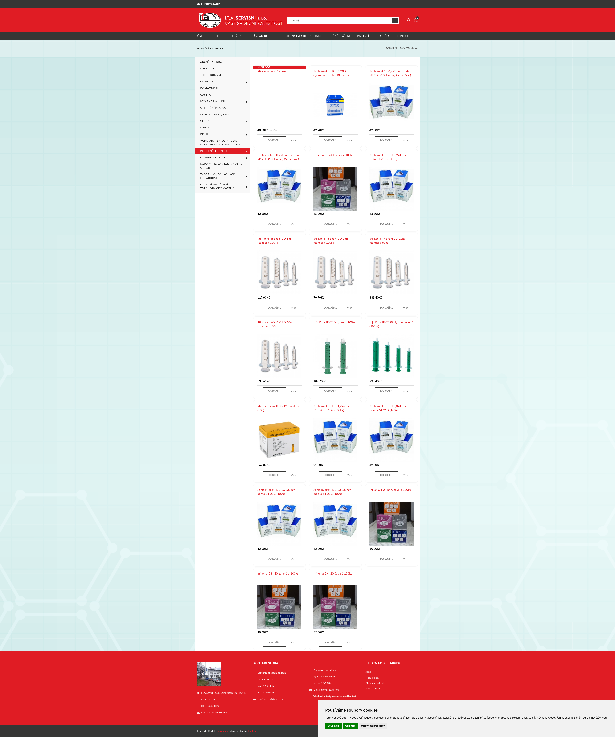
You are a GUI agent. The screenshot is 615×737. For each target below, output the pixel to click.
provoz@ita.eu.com (218, 713)
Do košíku (274, 140)
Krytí (204, 134)
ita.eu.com (222, 731)
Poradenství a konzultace (301, 36)
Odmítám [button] (350, 725)
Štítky (205, 121)
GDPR (368, 672)
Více (293, 140)
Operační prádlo (213, 108)
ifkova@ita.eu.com (330, 690)
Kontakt (403, 36)
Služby (236, 36)
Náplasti (206, 127)
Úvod (201, 36)
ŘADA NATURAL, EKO (214, 114)
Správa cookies (372, 689)
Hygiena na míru (212, 101)
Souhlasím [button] (334, 725)
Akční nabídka (211, 62)
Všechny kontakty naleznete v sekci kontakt (334, 696)
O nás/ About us (260, 36)
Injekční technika (407, 48)
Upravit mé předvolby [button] (373, 725)
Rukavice (207, 68)
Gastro (206, 95)
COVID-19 (207, 81)
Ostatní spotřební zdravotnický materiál (218, 186)
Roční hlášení (339, 36)
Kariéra (384, 36)
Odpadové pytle (212, 157)
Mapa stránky (372, 678)
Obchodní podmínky (375, 683)
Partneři (364, 36)
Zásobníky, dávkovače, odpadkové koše (218, 176)
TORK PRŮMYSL (210, 75)
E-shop (218, 36)
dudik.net (252, 731)
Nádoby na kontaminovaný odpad (221, 166)
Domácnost (209, 88)
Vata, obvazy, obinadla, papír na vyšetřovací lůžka (221, 143)
